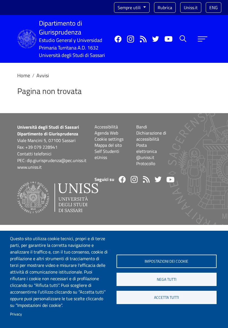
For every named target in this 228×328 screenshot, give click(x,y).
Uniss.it (191, 7)
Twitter (155, 39)
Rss (143, 39)
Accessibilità (106, 127)
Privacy (16, 314)
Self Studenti (107, 151)
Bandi (141, 127)
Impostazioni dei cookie (166, 261)
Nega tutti (166, 279)
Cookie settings (109, 139)
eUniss (101, 157)
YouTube (168, 39)
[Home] (27, 33)
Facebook (118, 39)
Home (23, 75)
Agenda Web (106, 133)
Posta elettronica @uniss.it (146, 151)
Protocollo (145, 163)
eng (213, 7)
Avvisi (42, 75)
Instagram (130, 39)
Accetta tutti (166, 297)
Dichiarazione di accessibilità (151, 136)
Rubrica (165, 7)
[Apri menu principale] (202, 39)
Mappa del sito (108, 145)
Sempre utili (130, 7)
